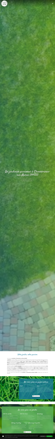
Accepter (50, 436)
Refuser (43, 436)
